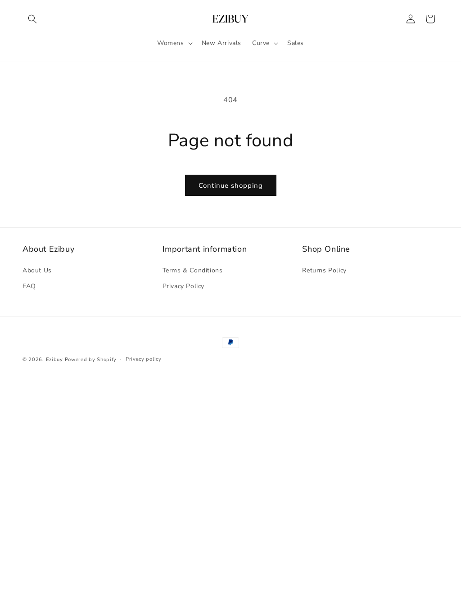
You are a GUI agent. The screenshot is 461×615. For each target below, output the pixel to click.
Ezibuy (54, 359)
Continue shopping (231, 185)
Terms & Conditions (193, 270)
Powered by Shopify (91, 359)
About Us (37, 270)
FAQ (29, 286)
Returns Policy (324, 270)
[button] (32, 19)
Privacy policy (144, 359)
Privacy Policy (183, 286)
